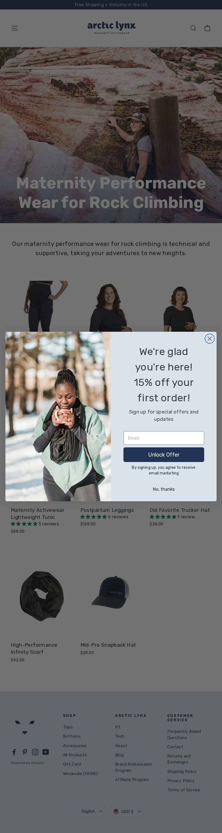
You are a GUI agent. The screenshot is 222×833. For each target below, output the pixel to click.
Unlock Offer (164, 454)
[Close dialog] (209, 338)
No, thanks (164, 489)
